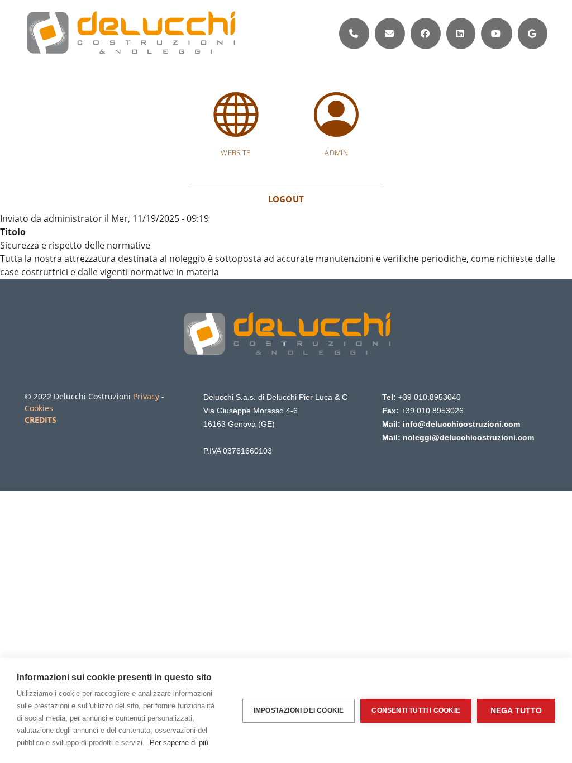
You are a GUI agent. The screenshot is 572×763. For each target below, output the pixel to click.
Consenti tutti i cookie (415, 710)
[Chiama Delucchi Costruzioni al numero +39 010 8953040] (353, 33)
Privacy (146, 396)
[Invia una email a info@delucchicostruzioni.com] (389, 33)
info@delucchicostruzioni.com (461, 423)
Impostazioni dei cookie (299, 710)
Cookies (39, 408)
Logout (286, 198)
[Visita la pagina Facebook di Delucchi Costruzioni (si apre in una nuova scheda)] (425, 33)
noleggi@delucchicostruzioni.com (468, 437)
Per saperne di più (179, 742)
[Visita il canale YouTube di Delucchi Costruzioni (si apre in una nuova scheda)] (496, 33)
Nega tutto (516, 711)
